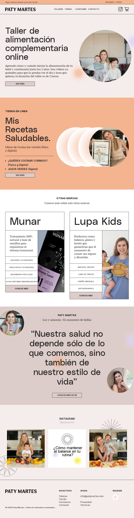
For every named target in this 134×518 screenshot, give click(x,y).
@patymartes (67, 422)
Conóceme (80, 9)
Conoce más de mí (67, 395)
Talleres (58, 9)
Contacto (93, 9)
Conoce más (21, 289)
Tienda (68, 9)
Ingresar (109, 2)
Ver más (20, 84)
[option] (26, 448)
